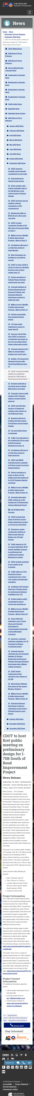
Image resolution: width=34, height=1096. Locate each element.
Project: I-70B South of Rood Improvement (15, 1017)
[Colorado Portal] (16, 1094)
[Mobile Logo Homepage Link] (17, 4)
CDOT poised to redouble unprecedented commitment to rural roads (17, 171)
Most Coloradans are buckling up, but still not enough (17, 257)
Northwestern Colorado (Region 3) (17, 1020)
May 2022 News (15, 145)
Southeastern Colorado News (15, 76)
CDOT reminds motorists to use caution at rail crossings (18, 564)
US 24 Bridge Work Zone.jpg (16, 511)
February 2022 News (16, 131)
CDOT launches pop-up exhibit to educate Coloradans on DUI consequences (18, 204)
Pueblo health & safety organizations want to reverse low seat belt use (17, 601)
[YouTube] (21, 1067)
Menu (30, 12)
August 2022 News (16, 159)
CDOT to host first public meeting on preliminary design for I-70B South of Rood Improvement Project (18, 375)
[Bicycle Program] (12, 1055)
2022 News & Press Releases (15, 34)
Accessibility (7, 1084)
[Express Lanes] (5, 1055)
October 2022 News (16, 719)
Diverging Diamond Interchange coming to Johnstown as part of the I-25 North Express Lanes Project (17, 709)
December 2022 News (17, 728)
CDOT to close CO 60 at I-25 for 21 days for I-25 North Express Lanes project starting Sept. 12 (18, 268)
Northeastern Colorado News (15, 91)
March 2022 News (15, 140)
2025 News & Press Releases (13, 62)
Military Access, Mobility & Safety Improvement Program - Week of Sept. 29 (18, 611)
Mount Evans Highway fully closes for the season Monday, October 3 (17, 686)
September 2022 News (12, 37)
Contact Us (9, 1063)
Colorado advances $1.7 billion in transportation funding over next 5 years (18, 351)
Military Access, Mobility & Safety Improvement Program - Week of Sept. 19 (18, 490)
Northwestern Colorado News (15, 84)
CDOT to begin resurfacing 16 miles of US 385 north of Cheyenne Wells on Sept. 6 (18, 227)
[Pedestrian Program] (8, 1059)
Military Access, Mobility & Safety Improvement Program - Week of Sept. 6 (18, 238)
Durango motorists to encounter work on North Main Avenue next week (17, 386)
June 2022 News (15, 149)
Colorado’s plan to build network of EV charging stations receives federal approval (18, 397)
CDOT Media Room (15, 49)
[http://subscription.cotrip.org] (17, 1037)
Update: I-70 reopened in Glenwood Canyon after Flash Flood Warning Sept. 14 (18, 362)
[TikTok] (17, 1067)
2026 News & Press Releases (13, 55)
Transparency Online (10, 1089)
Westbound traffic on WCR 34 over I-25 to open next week (17, 215)
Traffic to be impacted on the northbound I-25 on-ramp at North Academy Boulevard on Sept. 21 (18, 441)
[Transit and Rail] (16, 1055)
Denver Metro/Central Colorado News (14, 69)
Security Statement (9, 1087)
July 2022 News (15, 154)
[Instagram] (12, 1067)
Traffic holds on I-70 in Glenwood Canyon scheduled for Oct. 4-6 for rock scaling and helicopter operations (18, 577)
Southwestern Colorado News (15, 98)
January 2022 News (16, 126)
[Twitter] (8, 1067)
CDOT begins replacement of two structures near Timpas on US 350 (17, 675)
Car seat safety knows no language (17, 432)
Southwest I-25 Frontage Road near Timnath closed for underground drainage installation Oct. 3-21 (18, 590)
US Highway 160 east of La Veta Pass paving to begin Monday (18, 247)
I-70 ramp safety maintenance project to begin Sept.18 (16, 326)
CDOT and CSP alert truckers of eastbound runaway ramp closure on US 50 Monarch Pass (17, 409)
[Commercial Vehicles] (12, 1059)
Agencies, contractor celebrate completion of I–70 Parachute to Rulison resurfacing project (18, 642)
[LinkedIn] (26, 1067)
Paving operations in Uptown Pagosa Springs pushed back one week (17, 279)
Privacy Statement (21, 1084)
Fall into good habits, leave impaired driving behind (17, 317)
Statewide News (13, 109)
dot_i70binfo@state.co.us (16, 998)
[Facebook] (3, 1067)
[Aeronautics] (21, 1055)
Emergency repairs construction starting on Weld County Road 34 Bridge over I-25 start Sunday (16, 535)
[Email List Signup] (30, 1067)
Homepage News (12, 1015)
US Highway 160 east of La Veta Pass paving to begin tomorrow (18, 453)
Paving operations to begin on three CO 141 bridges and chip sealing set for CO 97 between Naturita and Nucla (18, 478)
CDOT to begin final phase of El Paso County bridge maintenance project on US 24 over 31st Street (18, 520)
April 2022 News (15, 135)
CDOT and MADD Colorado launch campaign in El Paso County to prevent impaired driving (18, 464)
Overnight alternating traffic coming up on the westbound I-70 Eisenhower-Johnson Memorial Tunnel (18, 501)
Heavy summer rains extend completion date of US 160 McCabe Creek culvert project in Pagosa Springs (17, 191)
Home (5, 32)
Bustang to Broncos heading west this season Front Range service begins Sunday (18, 422)
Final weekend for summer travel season (16, 180)
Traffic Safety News (15, 104)
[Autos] (3, 1059)
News (11, 32)
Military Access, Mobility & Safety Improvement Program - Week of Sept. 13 (18, 307)
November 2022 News (17, 724)
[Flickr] (3, 1071)
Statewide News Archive (16, 113)
